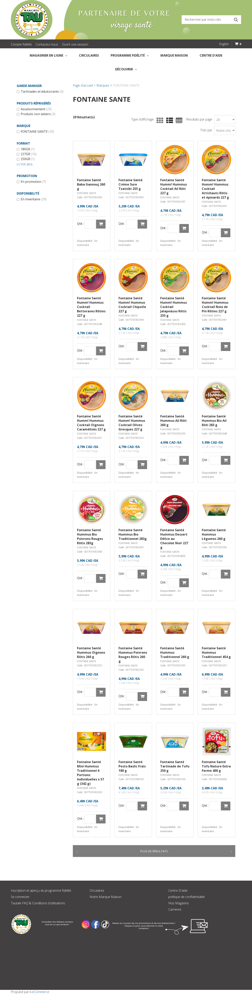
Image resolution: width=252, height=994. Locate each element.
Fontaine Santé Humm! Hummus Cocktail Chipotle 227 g (132, 304)
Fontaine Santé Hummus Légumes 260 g (214, 534)
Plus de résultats (154, 851)
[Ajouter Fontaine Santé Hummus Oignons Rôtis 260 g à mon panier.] (101, 692)
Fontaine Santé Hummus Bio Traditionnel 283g (133, 534)
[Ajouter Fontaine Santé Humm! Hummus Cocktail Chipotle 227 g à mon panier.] (142, 346)
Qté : (80, 224)
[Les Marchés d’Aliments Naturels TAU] (67, 19)
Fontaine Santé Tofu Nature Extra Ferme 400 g (216, 766)
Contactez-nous (47, 44)
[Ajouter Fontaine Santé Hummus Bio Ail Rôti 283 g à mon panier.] (225, 460)
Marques (102, 85)
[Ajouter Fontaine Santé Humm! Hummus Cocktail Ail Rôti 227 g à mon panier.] (184, 228)
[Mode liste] (168, 120)
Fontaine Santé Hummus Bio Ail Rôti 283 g (214, 420)
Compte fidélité (21, 44)
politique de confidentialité (186, 897)
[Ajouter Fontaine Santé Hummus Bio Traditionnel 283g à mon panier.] (142, 574)
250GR (28, 159)
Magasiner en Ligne (46, 55)
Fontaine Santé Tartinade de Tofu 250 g (174, 766)
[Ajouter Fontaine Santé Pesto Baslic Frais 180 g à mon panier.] (142, 806)
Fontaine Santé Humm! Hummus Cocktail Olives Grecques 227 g (132, 422)
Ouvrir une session (75, 44)
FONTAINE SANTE (37, 132)
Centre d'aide (211, 55)
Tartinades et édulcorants (42, 92)
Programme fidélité (128, 55)
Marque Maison (174, 55)
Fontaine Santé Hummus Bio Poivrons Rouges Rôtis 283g (90, 536)
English (224, 44)
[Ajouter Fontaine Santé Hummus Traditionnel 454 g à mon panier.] (225, 692)
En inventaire (33, 199)
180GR (28, 149)
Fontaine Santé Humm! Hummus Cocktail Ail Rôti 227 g (173, 186)
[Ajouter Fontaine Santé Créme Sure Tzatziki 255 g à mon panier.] (142, 224)
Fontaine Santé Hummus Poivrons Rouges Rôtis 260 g (133, 654)
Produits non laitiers (38, 114)
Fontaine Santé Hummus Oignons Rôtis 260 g (91, 652)
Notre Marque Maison (105, 897)
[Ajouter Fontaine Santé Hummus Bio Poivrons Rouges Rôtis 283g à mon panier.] (101, 578)
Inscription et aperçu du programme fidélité (41, 890)
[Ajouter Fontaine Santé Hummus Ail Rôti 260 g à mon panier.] (184, 460)
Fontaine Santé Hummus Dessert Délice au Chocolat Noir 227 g (174, 539)
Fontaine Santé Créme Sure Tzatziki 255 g (131, 184)
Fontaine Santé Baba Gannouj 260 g (91, 184)
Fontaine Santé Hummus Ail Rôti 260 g (173, 420)
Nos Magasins (178, 903)
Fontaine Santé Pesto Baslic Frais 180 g (132, 766)
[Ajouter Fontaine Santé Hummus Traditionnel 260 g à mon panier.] (184, 692)
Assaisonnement (36, 109)
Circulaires (89, 55)
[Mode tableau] (178, 120)
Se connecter (20, 897)
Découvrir (124, 69)
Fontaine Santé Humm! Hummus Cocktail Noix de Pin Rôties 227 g (215, 304)
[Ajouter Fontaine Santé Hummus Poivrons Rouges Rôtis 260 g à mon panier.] (142, 696)
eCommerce (40, 992)
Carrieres (174, 909)
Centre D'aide (177, 890)
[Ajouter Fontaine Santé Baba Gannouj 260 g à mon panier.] (101, 224)
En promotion (33, 182)
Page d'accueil (83, 85)
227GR (28, 154)
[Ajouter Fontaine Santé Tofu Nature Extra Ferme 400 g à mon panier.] (225, 806)
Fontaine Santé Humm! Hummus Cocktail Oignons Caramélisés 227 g (91, 422)
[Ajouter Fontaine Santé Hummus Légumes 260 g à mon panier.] (225, 574)
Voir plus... (25, 164)
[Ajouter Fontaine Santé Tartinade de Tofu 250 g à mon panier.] (184, 806)
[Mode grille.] (159, 120)
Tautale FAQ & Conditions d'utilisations (38, 903)
